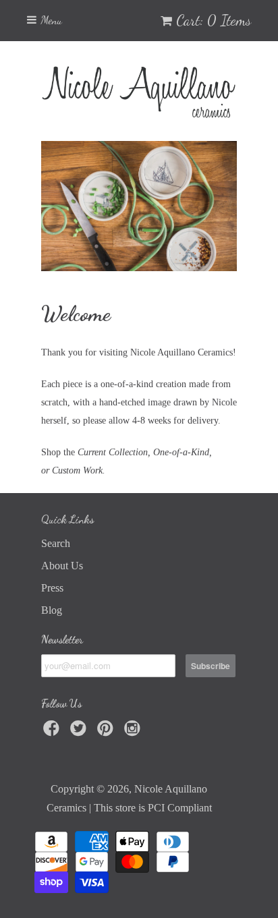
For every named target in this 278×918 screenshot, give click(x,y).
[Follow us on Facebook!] (53, 732)
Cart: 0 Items (213, 20)
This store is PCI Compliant (153, 807)
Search (55, 543)
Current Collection (113, 452)
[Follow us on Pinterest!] (107, 732)
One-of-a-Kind (181, 452)
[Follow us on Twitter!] (80, 732)
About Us (62, 565)
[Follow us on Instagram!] (134, 732)
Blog (51, 610)
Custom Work (77, 470)
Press (52, 588)
